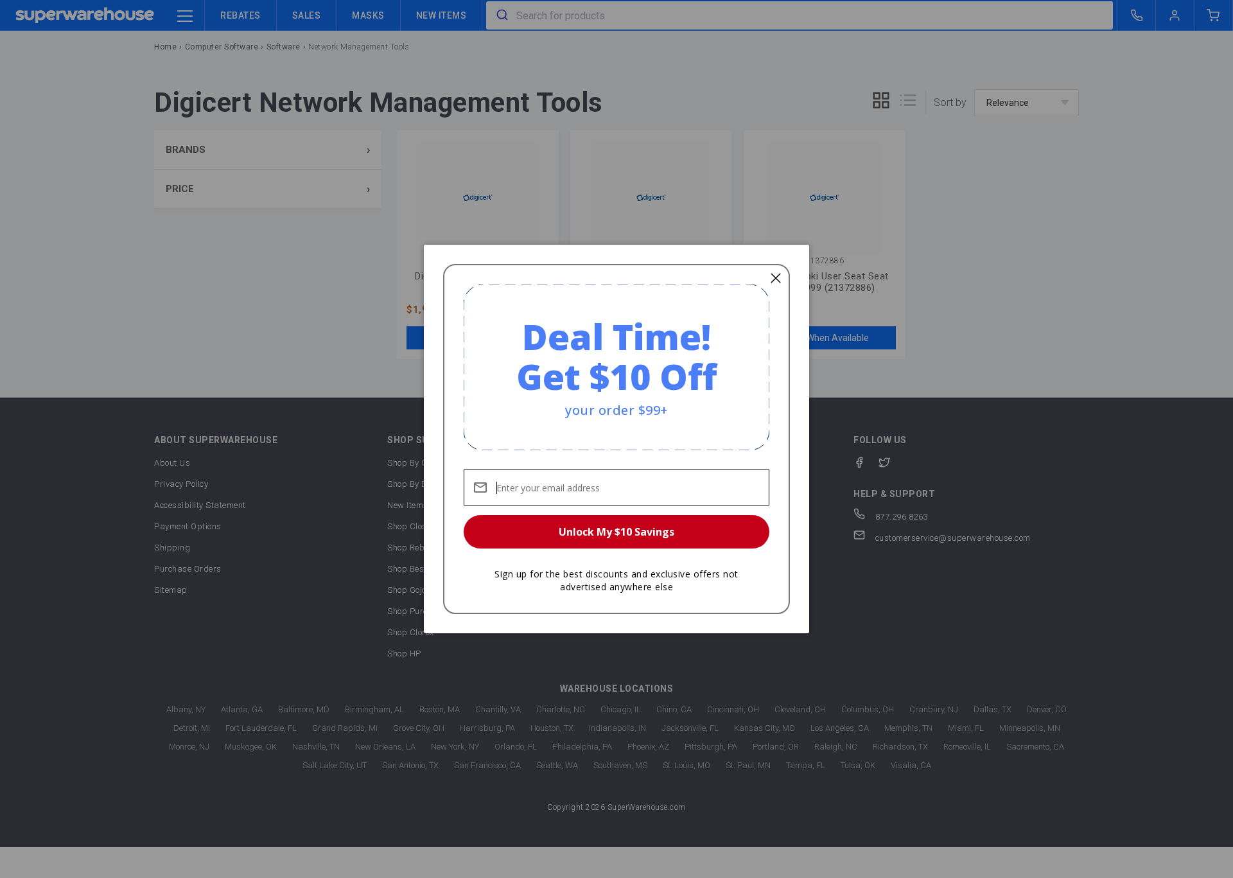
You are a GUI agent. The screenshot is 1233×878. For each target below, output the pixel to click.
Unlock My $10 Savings (616, 532)
